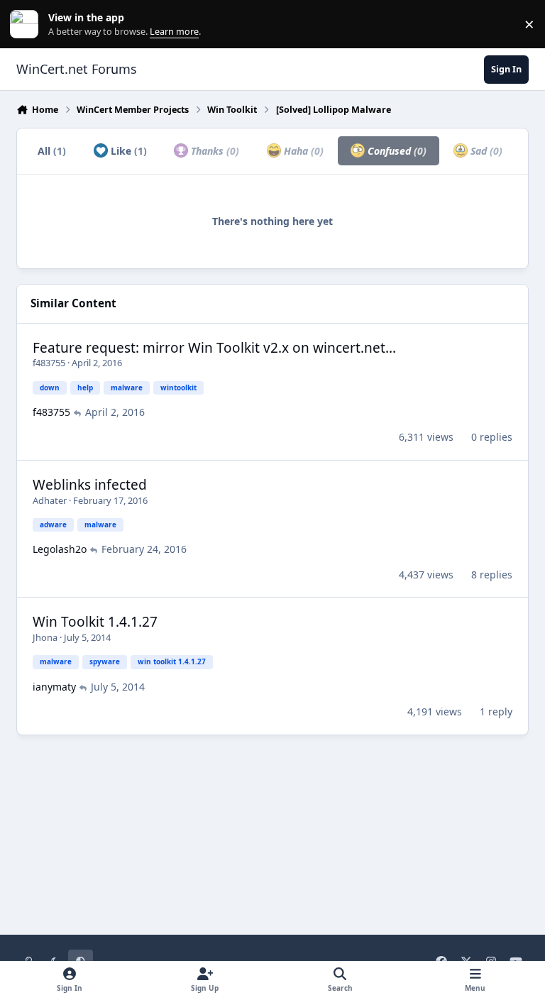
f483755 (49, 362)
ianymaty (54, 686)
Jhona (45, 637)
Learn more (27, 24)
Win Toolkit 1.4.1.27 (95, 621)
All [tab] (52, 151)
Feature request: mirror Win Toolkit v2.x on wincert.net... (214, 348)
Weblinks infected (90, 485)
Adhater (50, 500)
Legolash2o (60, 549)
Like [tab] (127, 151)
